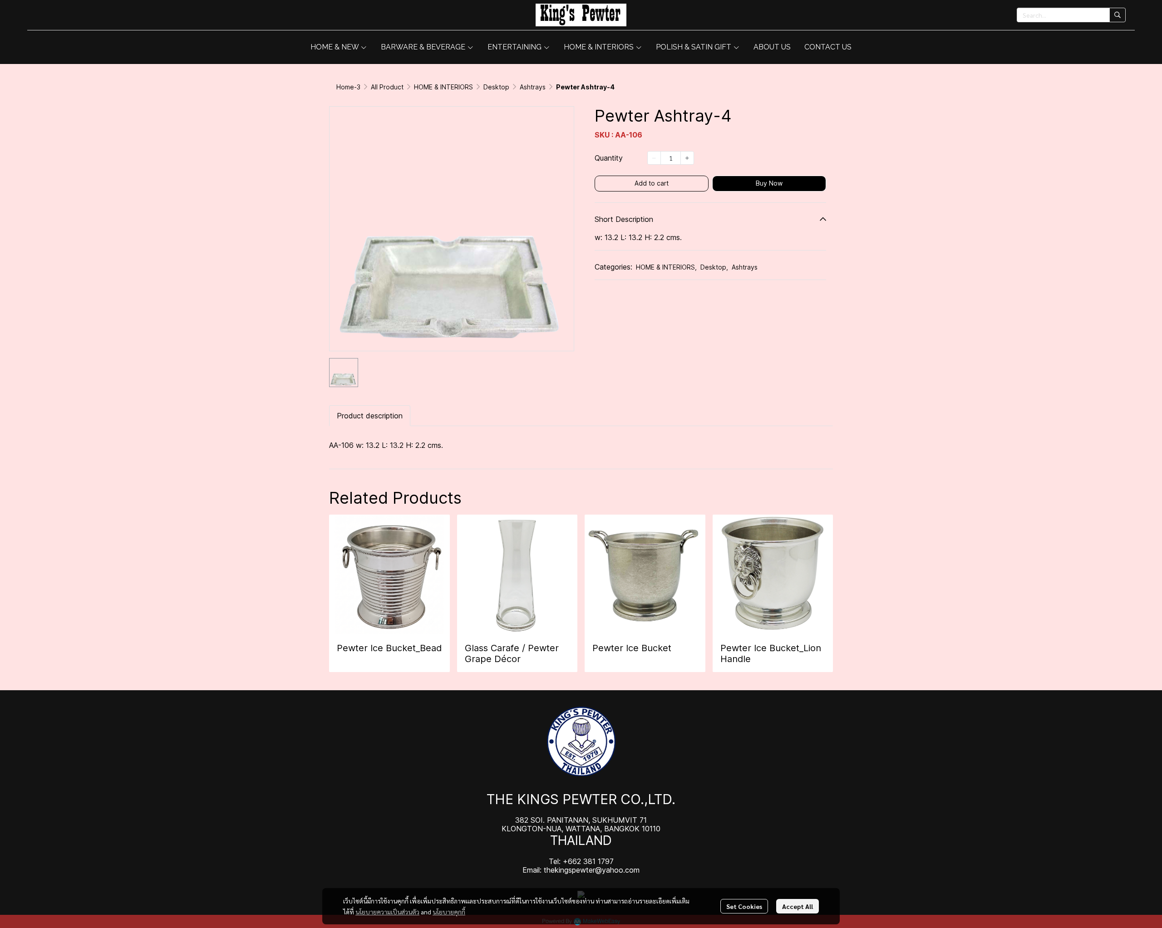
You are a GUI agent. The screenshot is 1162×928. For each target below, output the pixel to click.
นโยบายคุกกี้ (449, 912)
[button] (1071, 15)
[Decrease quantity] (654, 158)
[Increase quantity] (687, 158)
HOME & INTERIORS (443, 87)
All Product (387, 87)
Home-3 (348, 87)
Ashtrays (533, 87)
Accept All (797, 906)
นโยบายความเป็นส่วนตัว (387, 912)
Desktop (496, 87)
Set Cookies (744, 906)
